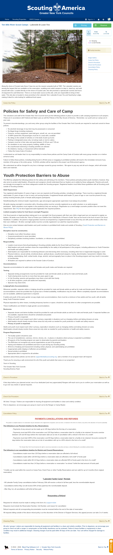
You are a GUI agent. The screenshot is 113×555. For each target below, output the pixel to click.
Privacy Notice (29, 549)
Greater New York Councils (51, 547)
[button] (90, 19)
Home (7, 19)
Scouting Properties (19, 19)
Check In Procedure (94, 62)
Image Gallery (92, 58)
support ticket (51, 502)
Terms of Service (17, 549)
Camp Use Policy (93, 60)
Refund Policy (48, 549)
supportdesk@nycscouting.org (46, 357)
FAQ (17, 208)
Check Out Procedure (94, 65)
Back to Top (103, 103)
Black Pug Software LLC (30, 547)
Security (39, 549)
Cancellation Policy (94, 67)
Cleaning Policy (93, 69)
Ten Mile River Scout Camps (15, 25)
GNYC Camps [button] (34, 19)
